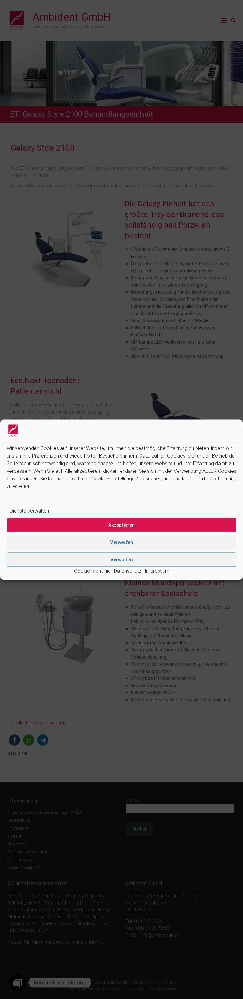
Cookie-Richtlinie (92, 571)
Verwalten (121, 560)
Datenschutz (127, 571)
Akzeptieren (121, 525)
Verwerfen (121, 542)
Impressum (157, 571)
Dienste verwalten (29, 511)
